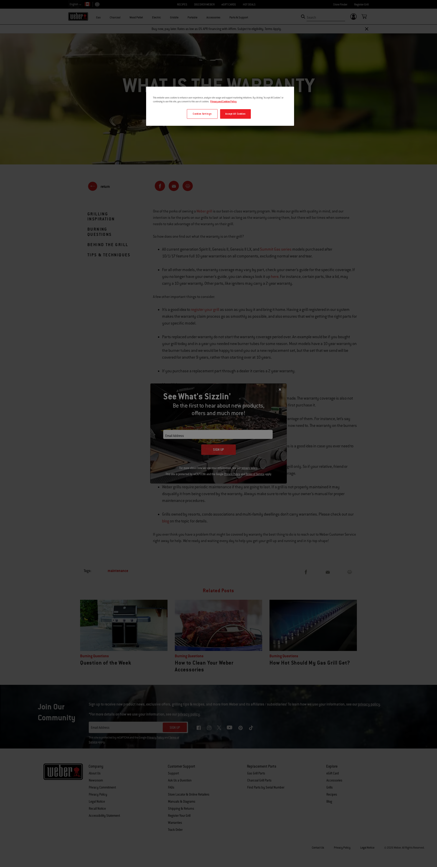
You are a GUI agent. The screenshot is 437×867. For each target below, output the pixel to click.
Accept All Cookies (235, 113)
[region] (220, 106)
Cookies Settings (202, 113)
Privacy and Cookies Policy (223, 101)
